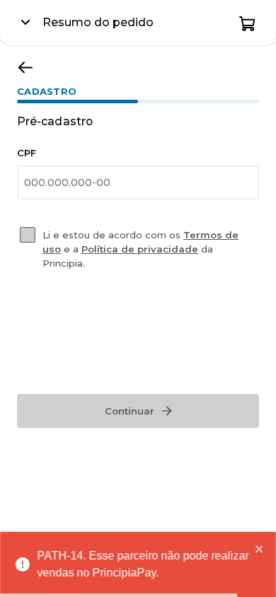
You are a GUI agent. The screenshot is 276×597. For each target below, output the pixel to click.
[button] (247, 22)
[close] (260, 549)
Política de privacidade (139, 249)
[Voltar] (25, 67)
